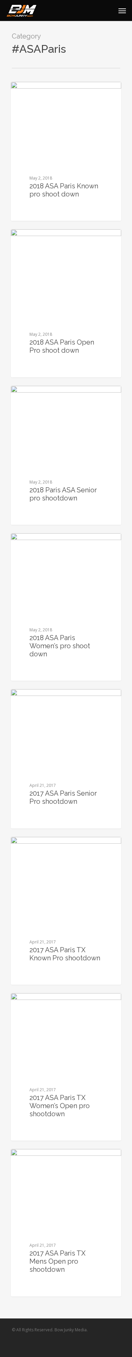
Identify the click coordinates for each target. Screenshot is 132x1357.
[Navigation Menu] (122, 10)
